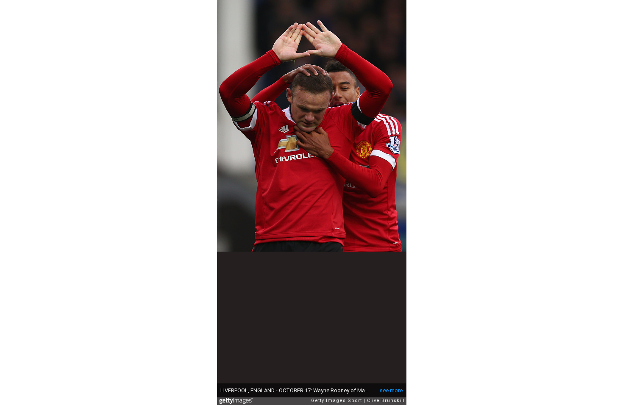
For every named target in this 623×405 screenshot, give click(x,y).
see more (391, 390)
